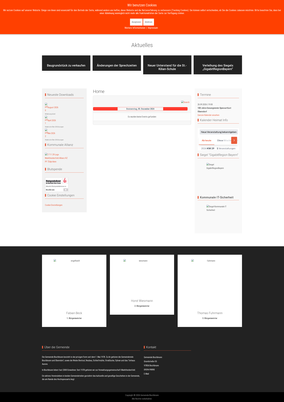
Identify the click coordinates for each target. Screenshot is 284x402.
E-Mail (146, 374)
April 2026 (52, 120)
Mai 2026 (51, 133)
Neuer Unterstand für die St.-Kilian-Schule (167, 67)
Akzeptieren (136, 22)
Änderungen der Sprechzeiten (117, 65)
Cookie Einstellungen (53, 205)
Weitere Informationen (135, 27)
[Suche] (185, 102)
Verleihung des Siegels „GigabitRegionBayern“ (217, 67)
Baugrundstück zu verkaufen (66, 65)
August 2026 (53, 107)
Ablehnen (148, 22)
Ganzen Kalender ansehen (208, 115)
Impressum (153, 27)
